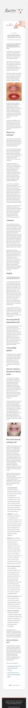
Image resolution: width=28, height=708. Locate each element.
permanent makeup (16, 491)
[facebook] (9, 707)
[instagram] (15, 707)
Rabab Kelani (18, 39)
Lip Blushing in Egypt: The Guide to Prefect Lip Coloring (14, 668)
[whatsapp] (17, 707)
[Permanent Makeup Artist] (14, 10)
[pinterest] (11, 707)
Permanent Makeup (15, 685)
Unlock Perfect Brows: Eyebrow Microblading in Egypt (13, 674)
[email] (19, 707)
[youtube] (13, 707)
